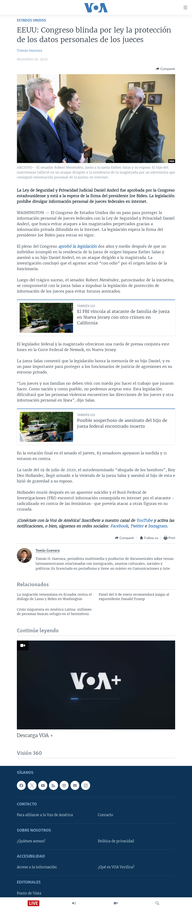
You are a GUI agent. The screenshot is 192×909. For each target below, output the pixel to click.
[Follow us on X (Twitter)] (32, 785)
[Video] (116, 903)
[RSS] (53, 785)
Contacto (105, 815)
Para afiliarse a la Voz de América (45, 815)
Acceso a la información (37, 867)
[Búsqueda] (157, 903)
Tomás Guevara (29, 50)
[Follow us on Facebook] (21, 785)
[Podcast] (64, 785)
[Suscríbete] (74, 785)
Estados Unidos (31, 20)
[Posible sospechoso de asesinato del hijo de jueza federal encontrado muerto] (46, 427)
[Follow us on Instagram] (85, 785)
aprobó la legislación (77, 246)
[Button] (165, 69)
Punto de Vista (29, 893)
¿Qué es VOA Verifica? (116, 867)
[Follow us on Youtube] (42, 785)
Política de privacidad (116, 841)
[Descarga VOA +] (96, 685)
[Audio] (74, 903)
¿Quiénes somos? (31, 841)
